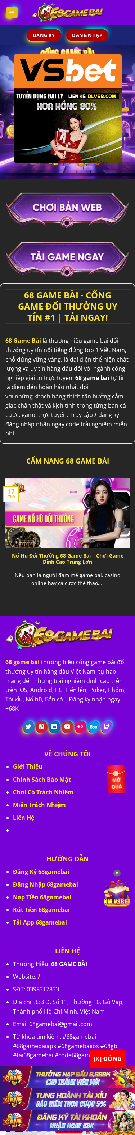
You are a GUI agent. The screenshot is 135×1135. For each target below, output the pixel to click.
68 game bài (22, 662)
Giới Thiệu (27, 767)
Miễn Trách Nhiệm (39, 805)
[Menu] (12, 13)
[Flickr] (80, 727)
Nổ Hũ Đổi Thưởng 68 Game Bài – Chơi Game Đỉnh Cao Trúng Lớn (67, 558)
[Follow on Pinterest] (42, 727)
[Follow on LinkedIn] (54, 727)
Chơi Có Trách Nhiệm (43, 792)
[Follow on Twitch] (106, 727)
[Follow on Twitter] (29, 727)
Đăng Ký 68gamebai (41, 872)
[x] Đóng (108, 1059)
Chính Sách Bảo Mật (42, 780)
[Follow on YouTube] (67, 727)
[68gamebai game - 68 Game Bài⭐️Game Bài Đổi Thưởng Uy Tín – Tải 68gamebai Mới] (68, 13)
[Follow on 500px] (93, 727)
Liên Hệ (23, 818)
